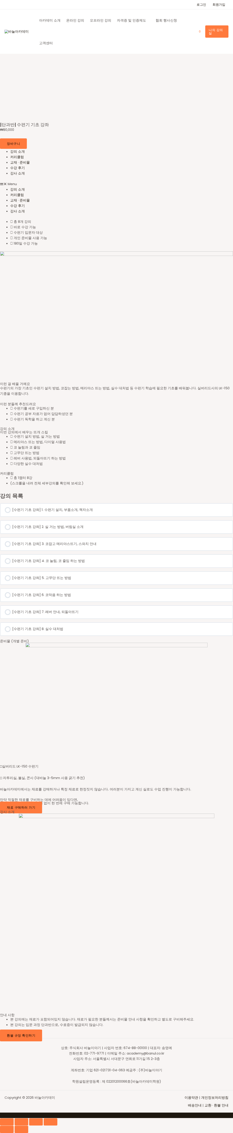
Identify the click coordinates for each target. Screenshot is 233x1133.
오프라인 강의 (100, 20)
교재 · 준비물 (20, 162)
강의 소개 (17, 151)
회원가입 (219, 4)
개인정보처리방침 (214, 1097)
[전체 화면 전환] (36, 1122)
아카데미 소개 (50, 20)
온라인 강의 (75, 20)
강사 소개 (17, 173)
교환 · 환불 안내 (216, 1105)
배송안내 (195, 1105)
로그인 (201, 4)
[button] (116, 184)
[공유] (21, 1122)
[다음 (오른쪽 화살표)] (21, 1129)
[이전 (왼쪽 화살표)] (7, 1129)
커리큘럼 (17, 156)
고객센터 (46, 43)
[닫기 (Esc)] (7, 1122)
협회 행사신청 (166, 20)
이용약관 (192, 1097)
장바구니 (13, 143)
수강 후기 (17, 167)
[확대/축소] (50, 1122)
